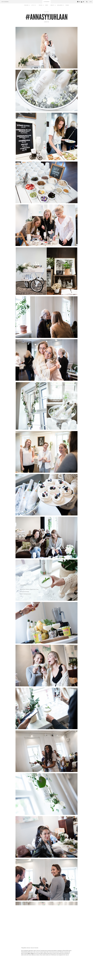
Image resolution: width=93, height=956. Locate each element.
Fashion (26, 5)
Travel (40, 5)
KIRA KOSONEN (5, 1)
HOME (46, 5)
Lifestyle (33, 5)
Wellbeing (60, 5)
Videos (67, 5)
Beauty (52, 5)
